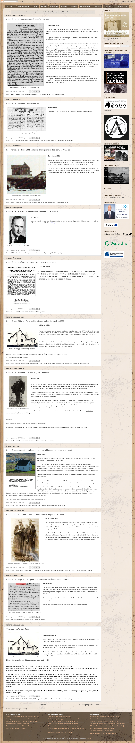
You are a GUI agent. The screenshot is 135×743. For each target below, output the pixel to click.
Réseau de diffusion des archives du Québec (104, 721)
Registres (74, 6)
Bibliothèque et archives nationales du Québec (104, 716)
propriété (86, 363)
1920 (22, 202)
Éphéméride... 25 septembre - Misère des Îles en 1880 (27, 19)
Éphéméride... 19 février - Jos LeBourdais (22, 103)
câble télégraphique (22, 94)
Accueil (43, 705)
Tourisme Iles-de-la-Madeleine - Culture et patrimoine (23, 726)
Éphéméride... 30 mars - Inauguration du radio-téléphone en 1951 (32, 211)
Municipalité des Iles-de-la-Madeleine (18, 723)
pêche (27, 619)
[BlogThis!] (33, 91)
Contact (35, 6)
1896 (13, 363)
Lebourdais (60, 140)
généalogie (61, 570)
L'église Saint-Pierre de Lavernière (114, 197)
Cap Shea (41, 202)
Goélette (42, 94)
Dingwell (42, 363)
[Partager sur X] (35, 91)
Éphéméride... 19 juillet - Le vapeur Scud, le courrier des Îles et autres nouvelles (37, 579)
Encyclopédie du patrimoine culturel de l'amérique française (66, 726)
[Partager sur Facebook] (37, 91)
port (53, 94)
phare (80, 363)
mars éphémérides (52, 253)
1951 (13, 253)
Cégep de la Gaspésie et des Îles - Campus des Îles (22, 716)
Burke (23, 363)
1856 (13, 202)
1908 (13, 570)
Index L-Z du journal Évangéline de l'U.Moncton (63, 723)
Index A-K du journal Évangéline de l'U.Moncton (63, 721)
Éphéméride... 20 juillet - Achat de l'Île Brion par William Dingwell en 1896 (35, 321)
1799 (13, 699)
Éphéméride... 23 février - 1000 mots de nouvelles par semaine (31, 262)
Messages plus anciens (89, 705)
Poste (57, 94)
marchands (60, 202)
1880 (13, 94)
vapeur (62, 94)
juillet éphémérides (58, 363)
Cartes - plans (122, 6)
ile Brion (48, 363)
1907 (30, 699)
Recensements (85, 6)
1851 (22, 699)
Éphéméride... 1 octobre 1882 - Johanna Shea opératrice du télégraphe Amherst (38, 150)
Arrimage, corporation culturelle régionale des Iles (21, 719)
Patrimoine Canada (96, 719)
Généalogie (54, 6)
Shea (66, 202)
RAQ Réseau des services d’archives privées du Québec (107, 723)
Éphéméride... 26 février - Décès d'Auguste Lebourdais (28, 372)
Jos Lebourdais (46, 140)
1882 (17, 202)
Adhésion (64, 6)
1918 (17, 570)
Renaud (84, 570)
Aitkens (18, 363)
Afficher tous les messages (71, 12)
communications (34, 140)
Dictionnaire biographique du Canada (59, 716)
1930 (35, 699)
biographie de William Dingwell (19, 357)
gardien (54, 570)
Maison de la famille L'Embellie (15, 728)
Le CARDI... (10, 6)
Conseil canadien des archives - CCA (101, 730)
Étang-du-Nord (34, 94)
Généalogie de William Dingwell (18, 629)
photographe (69, 140)
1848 (17, 699)
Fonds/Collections (23, 6)
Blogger (89, 738)
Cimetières (97, 6)
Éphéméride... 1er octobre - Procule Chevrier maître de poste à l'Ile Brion (35, 515)
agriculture (40, 699)
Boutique (44, 6)
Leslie (75, 363)
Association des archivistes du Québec (102, 728)
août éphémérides (21, 505)
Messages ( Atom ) (21, 709)
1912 (13, 312)
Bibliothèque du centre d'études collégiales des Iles (22, 721)
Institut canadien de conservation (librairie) (103, 733)
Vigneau (90, 570)
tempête (37, 619)
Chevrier (36, 570)
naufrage (51, 441)
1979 (13, 140)
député (43, 253)
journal (48, 94)
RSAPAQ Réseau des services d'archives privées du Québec (109, 726)
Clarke (44, 505)
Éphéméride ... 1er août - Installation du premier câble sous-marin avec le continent (39, 450)
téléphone (62, 253)
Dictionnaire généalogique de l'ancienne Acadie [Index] (65, 719)
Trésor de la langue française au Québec (61, 732)
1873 (26, 699)
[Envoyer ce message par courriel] (30, 91)
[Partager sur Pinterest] (39, 91)
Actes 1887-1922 (109, 6)
